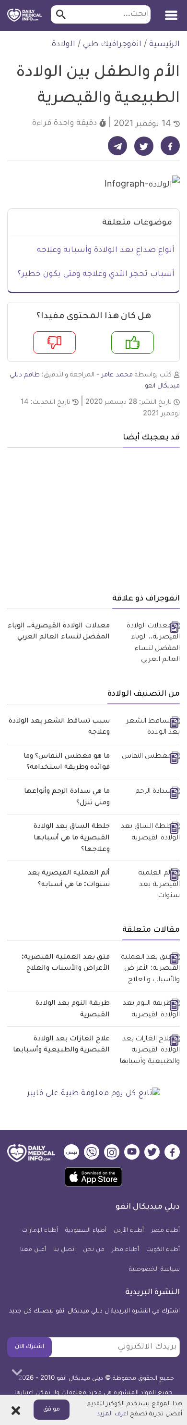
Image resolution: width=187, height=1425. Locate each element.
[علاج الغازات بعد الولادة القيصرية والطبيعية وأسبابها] (148, 1051)
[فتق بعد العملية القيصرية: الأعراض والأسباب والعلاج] (148, 969)
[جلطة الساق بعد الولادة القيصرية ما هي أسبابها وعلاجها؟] (148, 833)
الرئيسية (164, 44)
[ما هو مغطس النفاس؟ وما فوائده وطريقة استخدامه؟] (148, 757)
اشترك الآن (29, 1347)
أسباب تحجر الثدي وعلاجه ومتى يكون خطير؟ (96, 274)
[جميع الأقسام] (171, 12)
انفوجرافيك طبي (112, 44)
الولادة (63, 44)
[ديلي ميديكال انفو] (24, 15)
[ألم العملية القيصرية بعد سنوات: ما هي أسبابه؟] (148, 885)
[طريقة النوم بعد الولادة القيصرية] (148, 1010)
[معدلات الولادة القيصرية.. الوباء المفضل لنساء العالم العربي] (148, 644)
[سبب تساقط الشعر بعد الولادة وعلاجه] (148, 727)
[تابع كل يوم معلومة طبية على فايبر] (93, 1094)
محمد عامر (117, 375)
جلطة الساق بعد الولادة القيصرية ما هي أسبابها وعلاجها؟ (72, 838)
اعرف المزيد (112, 1414)
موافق (51, 1409)
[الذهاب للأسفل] (16, 1372)
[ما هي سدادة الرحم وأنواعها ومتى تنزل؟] (148, 793)
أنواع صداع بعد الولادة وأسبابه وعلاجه (106, 250)
